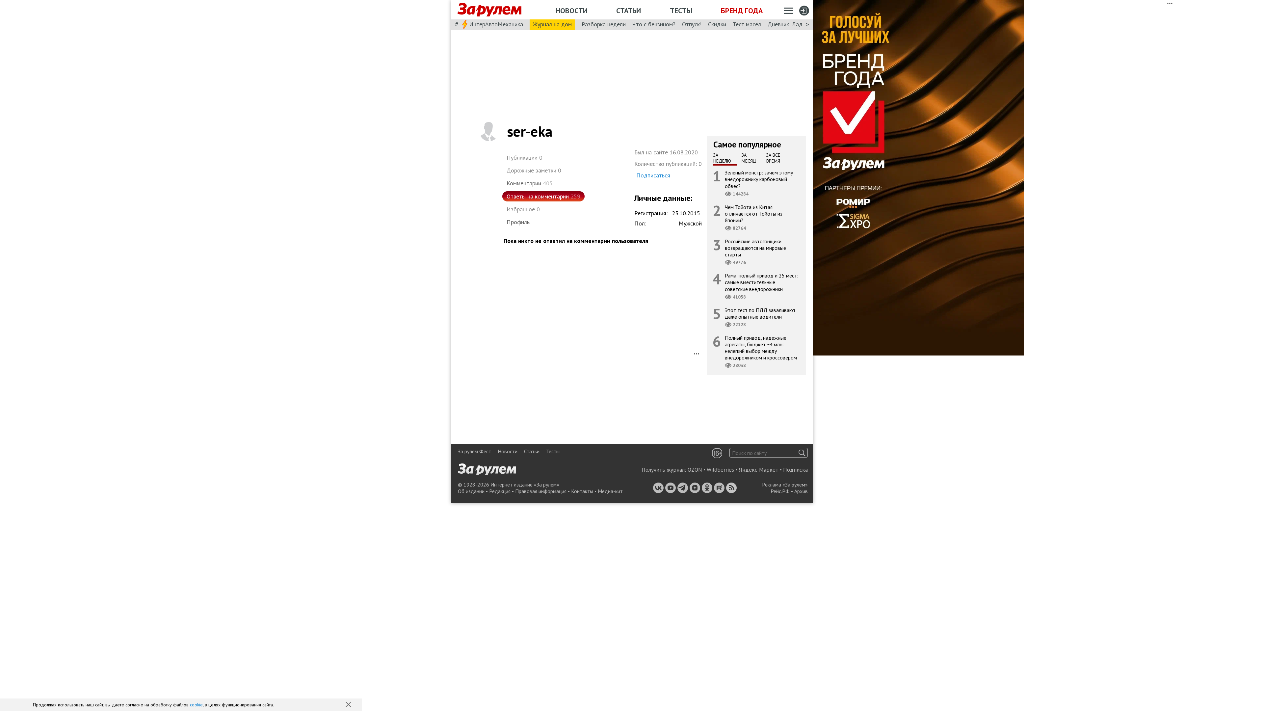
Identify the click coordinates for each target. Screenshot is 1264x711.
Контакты (582, 491)
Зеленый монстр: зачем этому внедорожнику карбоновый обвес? (759, 179)
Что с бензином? (653, 24)
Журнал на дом (552, 24)
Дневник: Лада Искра (795, 24)
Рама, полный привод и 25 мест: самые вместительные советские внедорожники (761, 282)
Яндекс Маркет (758, 469)
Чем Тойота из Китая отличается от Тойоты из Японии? (753, 214)
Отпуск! (691, 24)
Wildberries (720, 469)
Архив (801, 491)
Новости (572, 10)
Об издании (471, 491)
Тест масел (747, 24)
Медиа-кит (610, 491)
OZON (695, 469)
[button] (349, 705)
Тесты (681, 10)
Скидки (717, 24)
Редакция (500, 491)
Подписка (795, 469)
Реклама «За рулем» (785, 484)
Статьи (628, 10)
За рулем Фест (474, 451)
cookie (196, 705)
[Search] (802, 452)
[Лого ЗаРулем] (489, 10)
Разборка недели (604, 24)
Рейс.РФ (780, 491)
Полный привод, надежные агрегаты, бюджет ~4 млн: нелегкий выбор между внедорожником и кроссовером (761, 347)
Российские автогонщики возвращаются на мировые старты (755, 248)
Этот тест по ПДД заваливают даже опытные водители (760, 313)
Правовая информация (540, 491)
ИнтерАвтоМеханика (496, 24)
